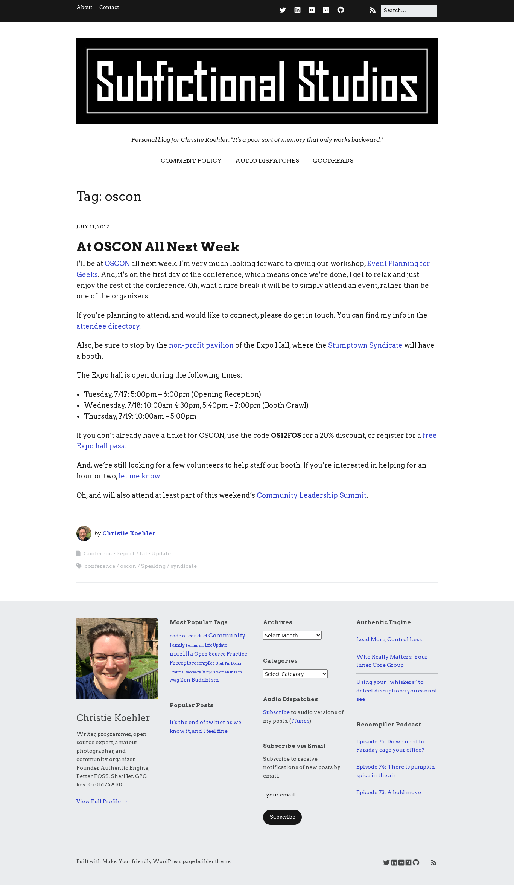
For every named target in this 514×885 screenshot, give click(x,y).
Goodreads (333, 160)
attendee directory (108, 326)
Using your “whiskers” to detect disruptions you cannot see (396, 690)
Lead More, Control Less (389, 639)
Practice (237, 654)
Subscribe (276, 712)
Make (109, 861)
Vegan (208, 671)
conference (100, 566)
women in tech (229, 671)
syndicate (183, 566)
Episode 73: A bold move (388, 792)
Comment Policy (191, 160)
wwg (174, 680)
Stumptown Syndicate (365, 345)
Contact (109, 7)
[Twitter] (285, 10)
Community (227, 635)
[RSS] (372, 10)
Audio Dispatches (267, 160)
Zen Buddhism (199, 680)
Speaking (153, 566)
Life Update (155, 553)
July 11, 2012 (92, 226)
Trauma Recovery (185, 671)
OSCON (117, 263)
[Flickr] (311, 10)
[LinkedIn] (297, 10)
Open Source (209, 654)
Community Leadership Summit (311, 495)
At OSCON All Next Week (158, 246)
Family (177, 645)
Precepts (180, 663)
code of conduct (188, 636)
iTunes (300, 721)
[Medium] (326, 10)
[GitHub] (340, 10)
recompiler (203, 663)
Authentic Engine (383, 622)
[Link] (356, 10)
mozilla (181, 653)
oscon (128, 566)
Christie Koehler (129, 533)
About (84, 7)
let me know (139, 476)
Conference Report (109, 553)
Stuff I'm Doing (228, 663)
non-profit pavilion (201, 345)
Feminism (195, 645)
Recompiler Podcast (388, 724)
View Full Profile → (101, 801)
